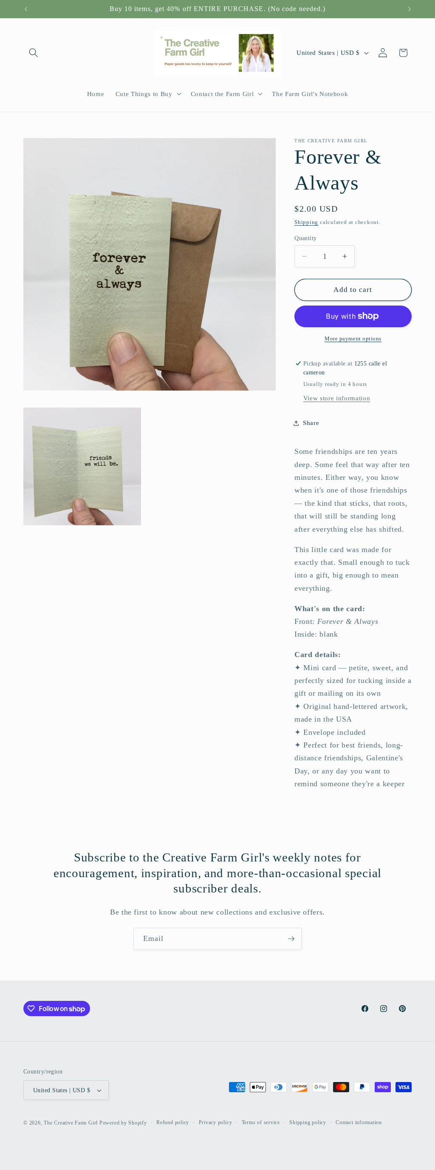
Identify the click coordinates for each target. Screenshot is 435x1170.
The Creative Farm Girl (71, 1123)
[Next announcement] (409, 9)
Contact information (359, 1122)
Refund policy (172, 1122)
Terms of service (261, 1122)
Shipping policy (307, 1122)
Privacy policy (215, 1122)
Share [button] (311, 422)
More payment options (353, 338)
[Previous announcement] (26, 9)
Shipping (306, 222)
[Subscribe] (291, 939)
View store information (336, 398)
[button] (33, 52)
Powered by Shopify (123, 1123)
